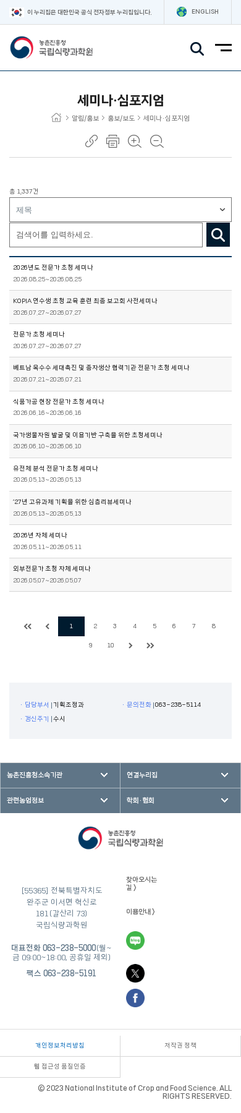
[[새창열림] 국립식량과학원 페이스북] (135, 998)
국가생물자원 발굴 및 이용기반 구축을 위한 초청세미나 (88, 435)
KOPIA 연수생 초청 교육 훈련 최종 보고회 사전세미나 (85, 301)
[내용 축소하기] (157, 141)
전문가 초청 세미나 (39, 334)
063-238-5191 (69, 973)
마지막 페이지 (150, 645)
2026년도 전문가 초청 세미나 (53, 267)
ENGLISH (205, 12)
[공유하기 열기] (91, 141)
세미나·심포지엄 (166, 118)
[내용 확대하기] (135, 141)
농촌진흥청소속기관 (34, 775)
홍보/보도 (121, 118)
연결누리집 (142, 775)
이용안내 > (140, 912)
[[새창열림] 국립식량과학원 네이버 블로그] (135, 940)
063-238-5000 (69, 948)
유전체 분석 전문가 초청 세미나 (55, 468)
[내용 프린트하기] (112, 141)
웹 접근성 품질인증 (60, 1066)
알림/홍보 (85, 118)
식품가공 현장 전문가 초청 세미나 (58, 402)
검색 (218, 234)
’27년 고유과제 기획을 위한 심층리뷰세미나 (72, 502)
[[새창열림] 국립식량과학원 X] (135, 973)
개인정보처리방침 (60, 1045)
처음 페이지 (28, 626)
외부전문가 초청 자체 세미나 (52, 569)
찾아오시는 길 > (141, 884)
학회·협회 (140, 800)
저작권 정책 (180, 1045)
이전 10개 (47, 626)
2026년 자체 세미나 (40, 535)
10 (110, 645)
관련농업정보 (25, 800)
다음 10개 (130, 645)
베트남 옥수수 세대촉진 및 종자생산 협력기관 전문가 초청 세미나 (101, 368)
